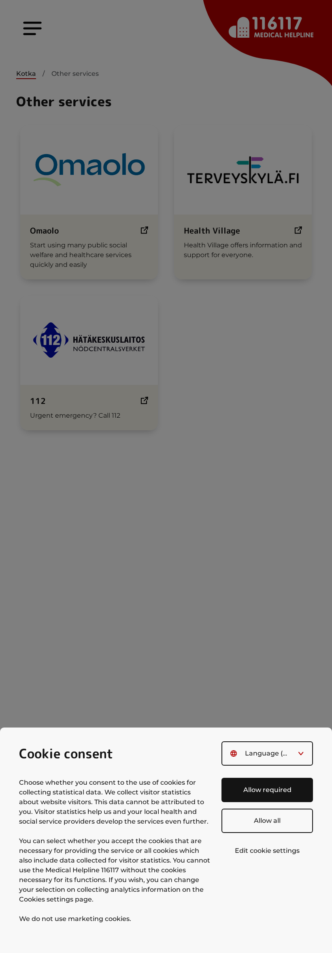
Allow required (267, 790)
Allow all (267, 820)
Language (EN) (269, 753)
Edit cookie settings (267, 850)
